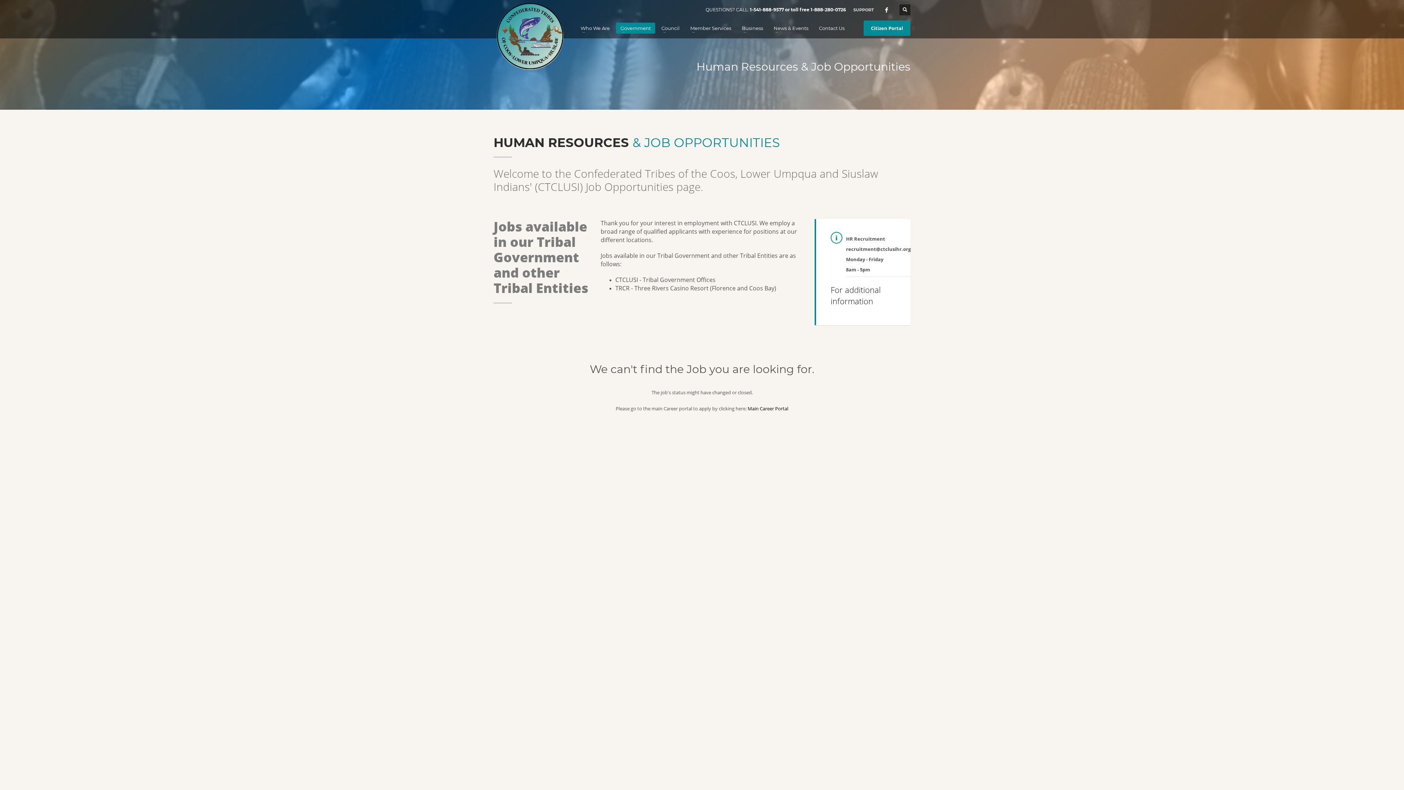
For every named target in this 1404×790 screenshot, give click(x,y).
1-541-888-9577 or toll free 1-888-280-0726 (798, 9)
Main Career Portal (768, 408)
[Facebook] (886, 9)
